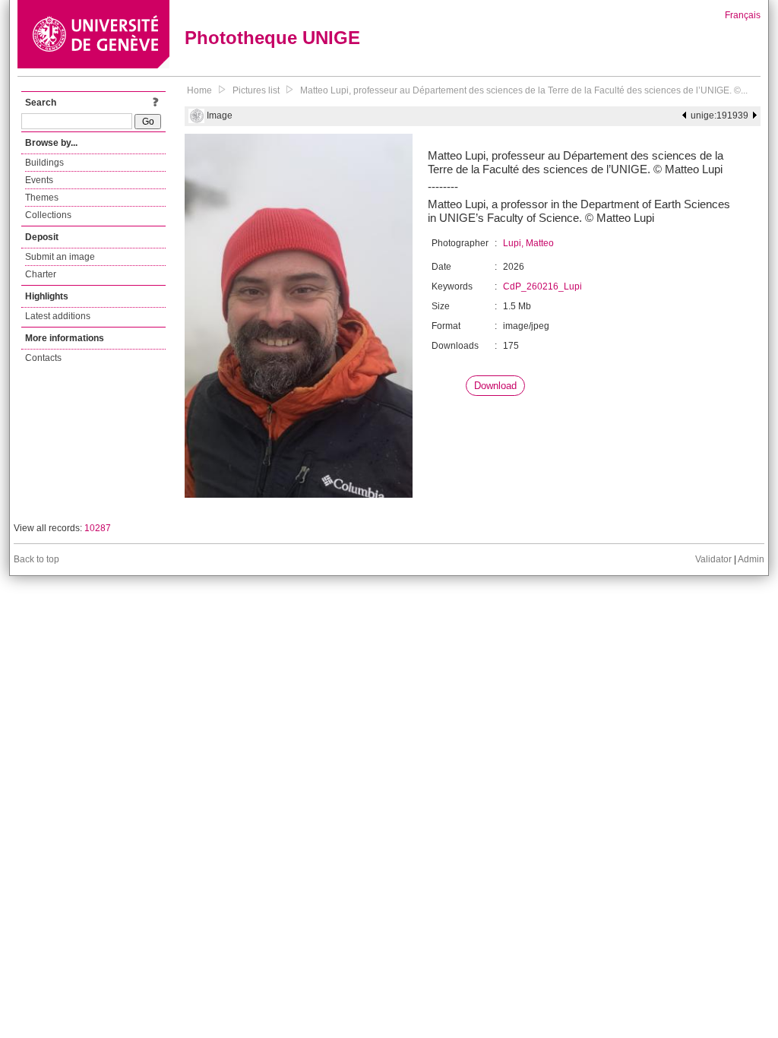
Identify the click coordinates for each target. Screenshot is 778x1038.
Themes (42, 197)
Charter (40, 274)
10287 (97, 528)
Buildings (44, 162)
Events (39, 180)
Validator (713, 559)
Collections (48, 215)
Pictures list (256, 90)
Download (495, 385)
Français (743, 15)
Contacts (43, 358)
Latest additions (57, 316)
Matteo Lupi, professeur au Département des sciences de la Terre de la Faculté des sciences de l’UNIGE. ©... (524, 90)
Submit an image (60, 257)
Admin (751, 559)
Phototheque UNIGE (272, 37)
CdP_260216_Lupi (542, 286)
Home (199, 90)
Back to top (36, 559)
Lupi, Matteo (528, 243)
